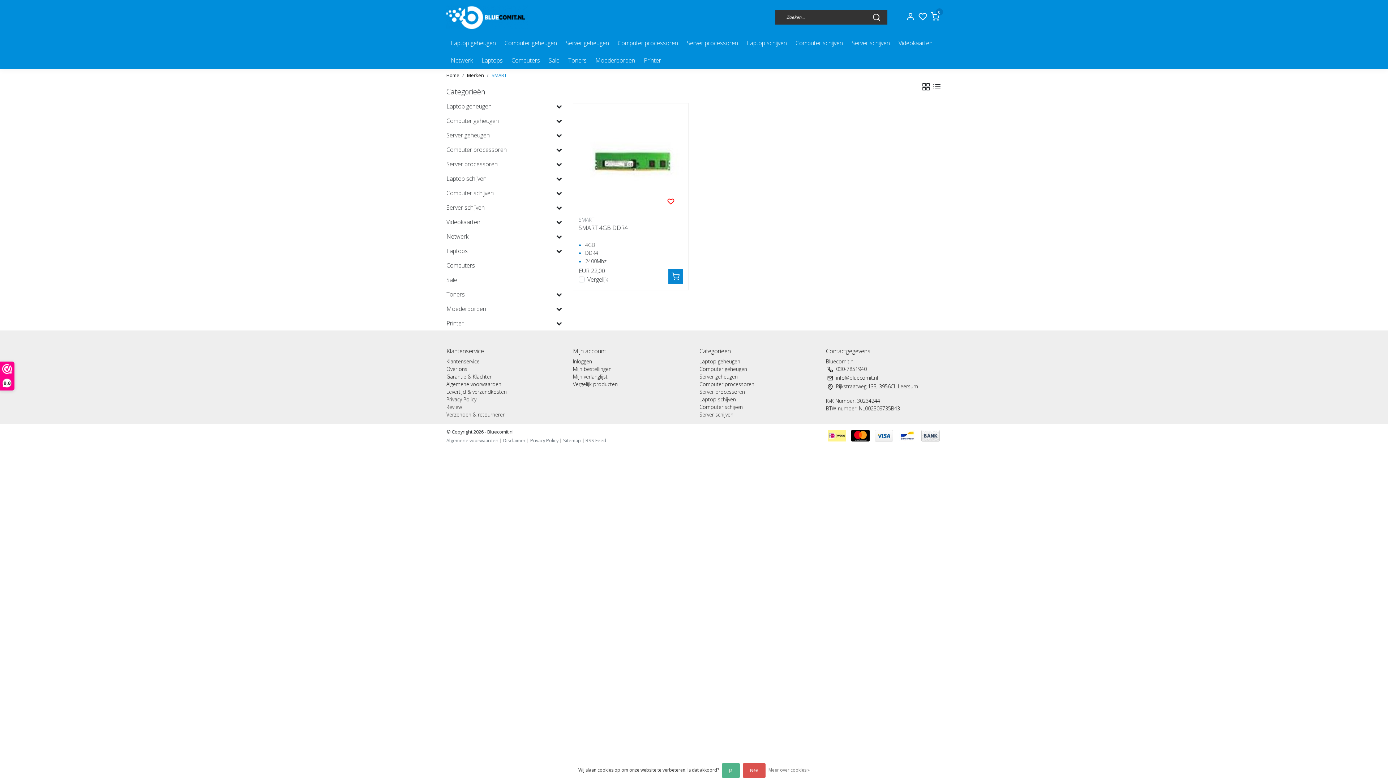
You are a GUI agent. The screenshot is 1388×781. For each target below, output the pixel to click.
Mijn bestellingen (592, 369)
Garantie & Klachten (469, 376)
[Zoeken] (876, 17)
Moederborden (615, 60)
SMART (499, 75)
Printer (652, 60)
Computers (525, 60)
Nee (754, 770)
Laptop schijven (767, 43)
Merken (475, 75)
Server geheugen (587, 43)
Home (452, 75)
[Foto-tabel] (926, 86)
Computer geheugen (531, 43)
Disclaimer (514, 440)
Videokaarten (916, 43)
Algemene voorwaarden (473, 384)
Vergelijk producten (595, 384)
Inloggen (582, 361)
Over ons (456, 369)
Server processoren (712, 43)
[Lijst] (937, 86)
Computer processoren (648, 43)
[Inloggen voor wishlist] (670, 201)
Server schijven (871, 43)
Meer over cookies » (789, 770)
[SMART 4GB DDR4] (631, 161)
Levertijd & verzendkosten (476, 391)
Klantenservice (463, 361)
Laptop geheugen (473, 43)
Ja (731, 770)
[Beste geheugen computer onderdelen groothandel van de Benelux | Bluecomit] (487, 17)
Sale (554, 60)
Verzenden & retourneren (476, 414)
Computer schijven (819, 43)
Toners (577, 60)
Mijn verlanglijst (590, 376)
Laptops (492, 60)
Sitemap (572, 440)
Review (454, 407)
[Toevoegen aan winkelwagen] (675, 276)
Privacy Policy (461, 399)
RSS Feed (596, 440)
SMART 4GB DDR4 (603, 228)
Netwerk (462, 60)
